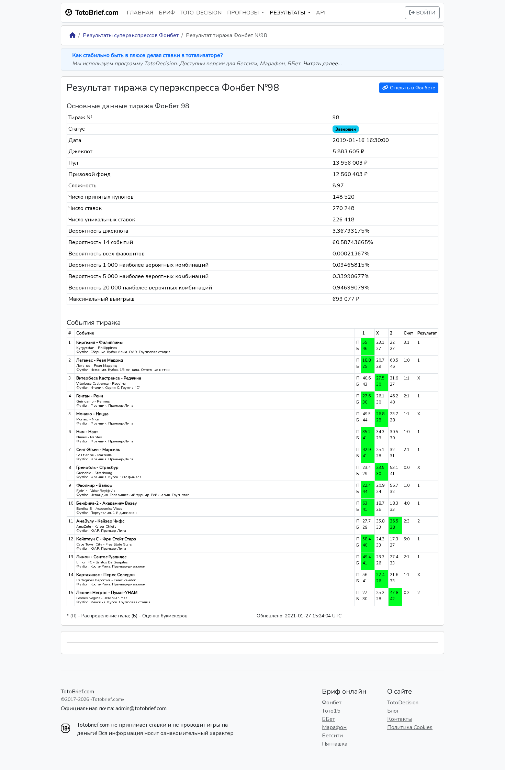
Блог (393, 711)
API (320, 12)
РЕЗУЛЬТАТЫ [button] (288, 12)
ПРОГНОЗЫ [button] (243, 12)
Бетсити (332, 735)
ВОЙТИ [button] (425, 12)
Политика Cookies (410, 727)
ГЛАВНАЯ (140, 12)
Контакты (399, 719)
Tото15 (331, 711)
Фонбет (331, 702)
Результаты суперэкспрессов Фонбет (131, 35)
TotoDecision (402, 702)
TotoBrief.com (77, 691)
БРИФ (167, 12)
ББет (328, 719)
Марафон (334, 727)
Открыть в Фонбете (412, 88)
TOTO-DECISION (201, 12)
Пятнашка (334, 744)
